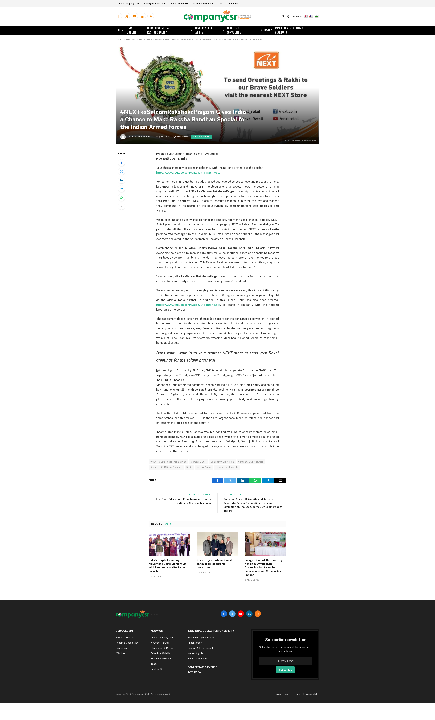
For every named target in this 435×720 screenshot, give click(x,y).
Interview (266, 30)
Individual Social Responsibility (158, 30)
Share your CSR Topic (155, 3)
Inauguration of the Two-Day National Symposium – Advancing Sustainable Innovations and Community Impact (264, 568)
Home (121, 30)
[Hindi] (317, 16)
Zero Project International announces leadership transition (214, 564)
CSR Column (132, 30)
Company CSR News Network (166, 467)
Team (220, 3)
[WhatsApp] (121, 197)
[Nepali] (311, 16)
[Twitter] (121, 171)
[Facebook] (121, 162)
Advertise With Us (179, 3)
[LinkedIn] (121, 180)
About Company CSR (128, 3)
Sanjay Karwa (204, 467)
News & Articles (202, 137)
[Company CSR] (217, 16)
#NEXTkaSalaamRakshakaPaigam (168, 462)
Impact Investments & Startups (289, 30)
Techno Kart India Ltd (227, 467)
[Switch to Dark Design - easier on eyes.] (288, 16)
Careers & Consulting (233, 30)
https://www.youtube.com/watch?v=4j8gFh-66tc (188, 172)
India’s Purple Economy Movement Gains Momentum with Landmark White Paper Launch (167, 566)
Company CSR (198, 462)
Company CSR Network (250, 462)
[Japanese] (306, 16)
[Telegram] (121, 188)
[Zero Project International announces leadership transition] (217, 544)
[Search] (283, 16)
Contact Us (233, 3)
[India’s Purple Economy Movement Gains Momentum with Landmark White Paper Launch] (169, 544)
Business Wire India (140, 137)
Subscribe (285, 670)
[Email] (121, 206)
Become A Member (203, 3)
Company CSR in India (222, 462)
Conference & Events (203, 30)
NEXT (189, 467)
